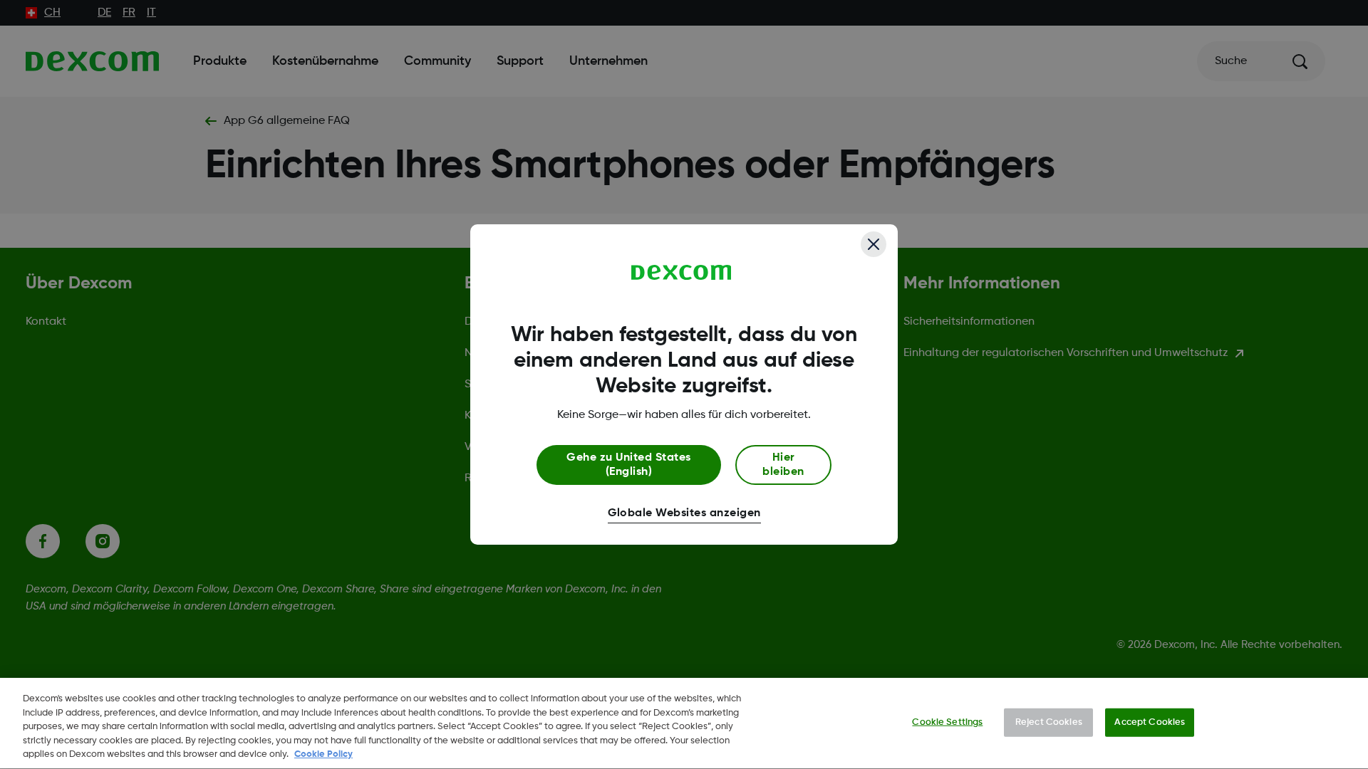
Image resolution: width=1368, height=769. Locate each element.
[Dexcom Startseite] (681, 272)
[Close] (873, 244)
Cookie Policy (323, 754)
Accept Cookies (1149, 722)
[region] (684, 723)
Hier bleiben (783, 465)
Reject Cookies (1048, 722)
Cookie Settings (947, 722)
